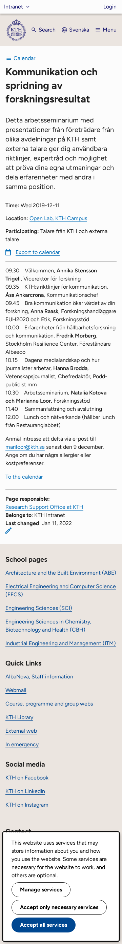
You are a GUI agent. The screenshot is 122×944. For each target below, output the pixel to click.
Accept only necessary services (59, 907)
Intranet (13, 6)
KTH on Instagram (26, 805)
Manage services (41, 889)
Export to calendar (38, 252)
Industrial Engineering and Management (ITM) (60, 643)
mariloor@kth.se (25, 447)
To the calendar (24, 477)
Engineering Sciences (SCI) (38, 608)
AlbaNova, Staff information (39, 676)
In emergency (22, 744)
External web (21, 731)
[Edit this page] (8, 530)
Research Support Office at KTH (44, 507)
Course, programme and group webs (49, 703)
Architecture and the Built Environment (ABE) (60, 573)
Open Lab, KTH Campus (58, 218)
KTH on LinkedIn (25, 791)
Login (110, 6)
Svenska (79, 29)
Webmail (15, 690)
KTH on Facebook (26, 777)
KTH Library (19, 717)
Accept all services (43, 925)
